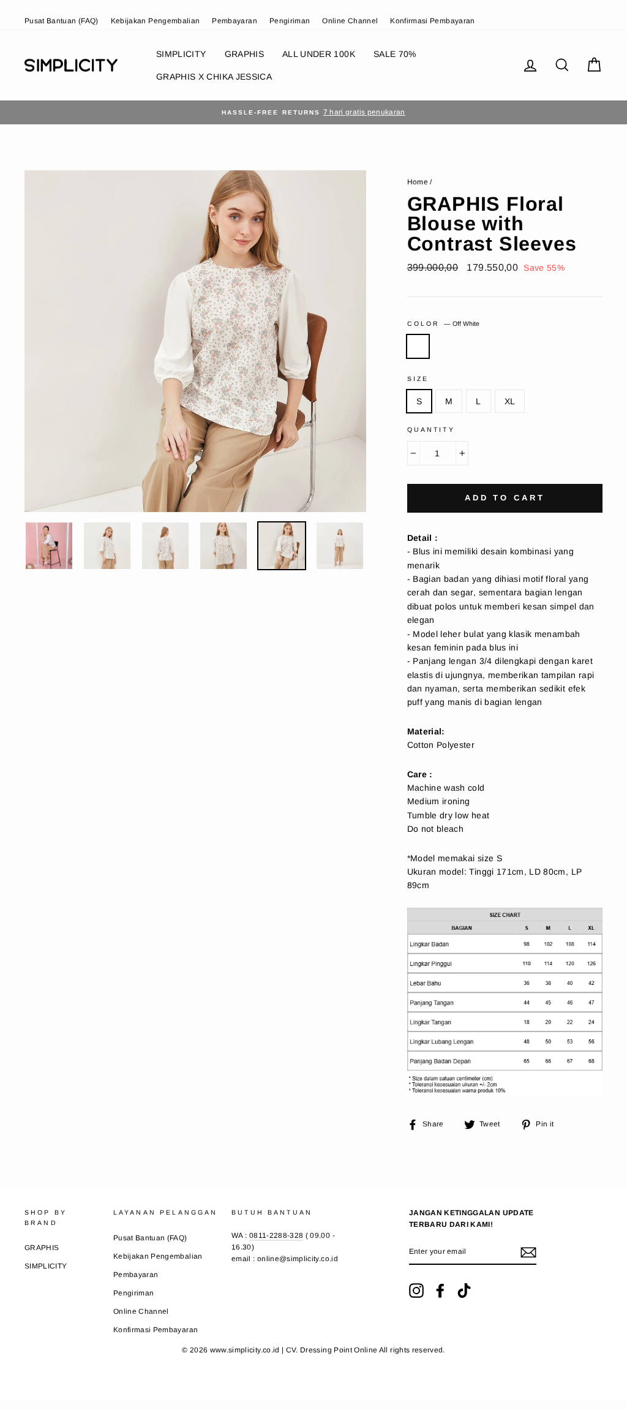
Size (418, 378)
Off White (418, 346)
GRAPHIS (244, 54)
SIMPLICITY (181, 54)
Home (417, 182)
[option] (313, 112)
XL (510, 401)
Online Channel (350, 21)
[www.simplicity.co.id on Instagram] (416, 1290)
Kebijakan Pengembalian (155, 21)
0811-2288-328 (276, 1235)
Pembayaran (234, 21)
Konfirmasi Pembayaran (432, 21)
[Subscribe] (528, 1252)
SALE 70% (395, 54)
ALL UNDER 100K (318, 54)
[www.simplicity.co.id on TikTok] (464, 1290)
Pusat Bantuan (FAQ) (61, 21)
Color (443, 323)
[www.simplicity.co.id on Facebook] (440, 1290)
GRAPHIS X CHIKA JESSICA (214, 76)
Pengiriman (289, 21)
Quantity (431, 429)
